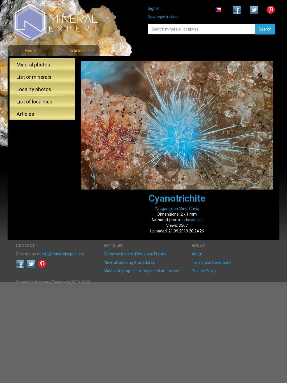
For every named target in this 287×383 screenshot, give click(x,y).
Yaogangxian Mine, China (177, 208)
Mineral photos (33, 65)
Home (30, 51)
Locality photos (34, 89)
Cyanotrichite (177, 198)
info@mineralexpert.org (63, 254)
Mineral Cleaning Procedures (129, 262)
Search (265, 29)
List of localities (34, 102)
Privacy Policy (204, 271)
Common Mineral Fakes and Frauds (135, 254)
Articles (77, 51)
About (197, 254)
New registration (163, 17)
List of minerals (34, 77)
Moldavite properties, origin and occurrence (143, 271)
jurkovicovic (192, 220)
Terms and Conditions (212, 262)
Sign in (153, 8)
